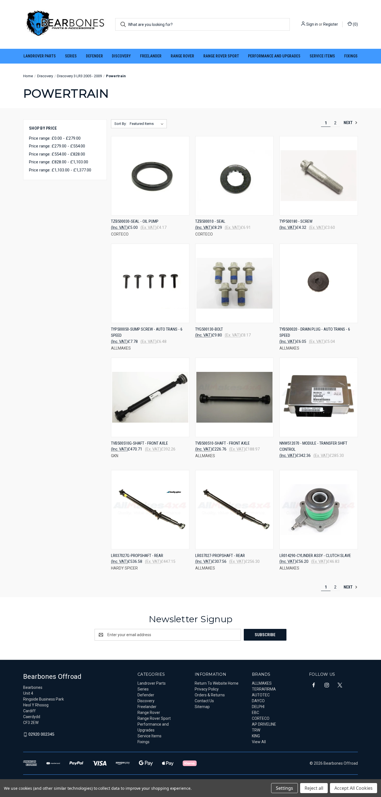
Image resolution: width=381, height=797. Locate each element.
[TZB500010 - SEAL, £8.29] (234, 175)
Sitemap (202, 706)
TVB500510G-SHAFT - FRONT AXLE (139, 443)
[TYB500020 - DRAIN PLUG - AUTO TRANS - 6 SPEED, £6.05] (319, 283)
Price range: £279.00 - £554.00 (57, 146)
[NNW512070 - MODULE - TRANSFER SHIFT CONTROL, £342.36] (319, 397)
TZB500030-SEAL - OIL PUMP (134, 221)
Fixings (351, 56)
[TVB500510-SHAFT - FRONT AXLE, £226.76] (234, 397)
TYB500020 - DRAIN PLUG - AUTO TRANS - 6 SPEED (314, 332)
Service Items (322, 56)
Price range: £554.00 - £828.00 (57, 154)
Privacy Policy (207, 689)
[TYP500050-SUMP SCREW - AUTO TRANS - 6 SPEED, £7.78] (150, 283)
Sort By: (120, 124)
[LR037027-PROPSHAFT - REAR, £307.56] (234, 509)
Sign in (312, 24)
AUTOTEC (261, 695)
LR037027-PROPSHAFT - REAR (220, 555)
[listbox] (148, 124)
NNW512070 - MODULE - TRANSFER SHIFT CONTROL (313, 446)
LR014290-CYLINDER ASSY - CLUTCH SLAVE (315, 555)
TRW (256, 730)
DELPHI (258, 706)
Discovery (121, 56)
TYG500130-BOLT (209, 329)
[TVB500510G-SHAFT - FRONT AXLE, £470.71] (150, 397)
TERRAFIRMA (264, 689)
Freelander (150, 56)
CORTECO (260, 718)
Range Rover (182, 56)
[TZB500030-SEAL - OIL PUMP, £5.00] (150, 175)
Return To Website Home (216, 683)
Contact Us (204, 701)
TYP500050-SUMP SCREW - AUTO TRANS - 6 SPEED (146, 332)
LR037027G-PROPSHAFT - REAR (137, 555)
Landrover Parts (39, 56)
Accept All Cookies (353, 788)
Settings (284, 788)
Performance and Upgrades (274, 56)
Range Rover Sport (221, 56)
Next (348, 122)
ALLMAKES (262, 683)
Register (330, 24)
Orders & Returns (210, 695)
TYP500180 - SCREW (295, 221)
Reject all (314, 788)
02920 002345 (41, 734)
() (355, 24)
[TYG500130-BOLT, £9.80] (234, 283)
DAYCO (258, 701)
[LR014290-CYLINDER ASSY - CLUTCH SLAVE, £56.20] (319, 509)
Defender (94, 56)
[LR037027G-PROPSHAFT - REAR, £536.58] (150, 509)
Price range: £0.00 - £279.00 (55, 138)
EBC (255, 712)
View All (259, 742)
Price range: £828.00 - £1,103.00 (58, 161)
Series (71, 56)
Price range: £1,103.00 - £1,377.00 (60, 170)
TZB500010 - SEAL (210, 221)
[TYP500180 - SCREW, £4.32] (319, 175)
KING (256, 736)
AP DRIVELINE (264, 724)
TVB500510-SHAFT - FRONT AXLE (222, 443)
